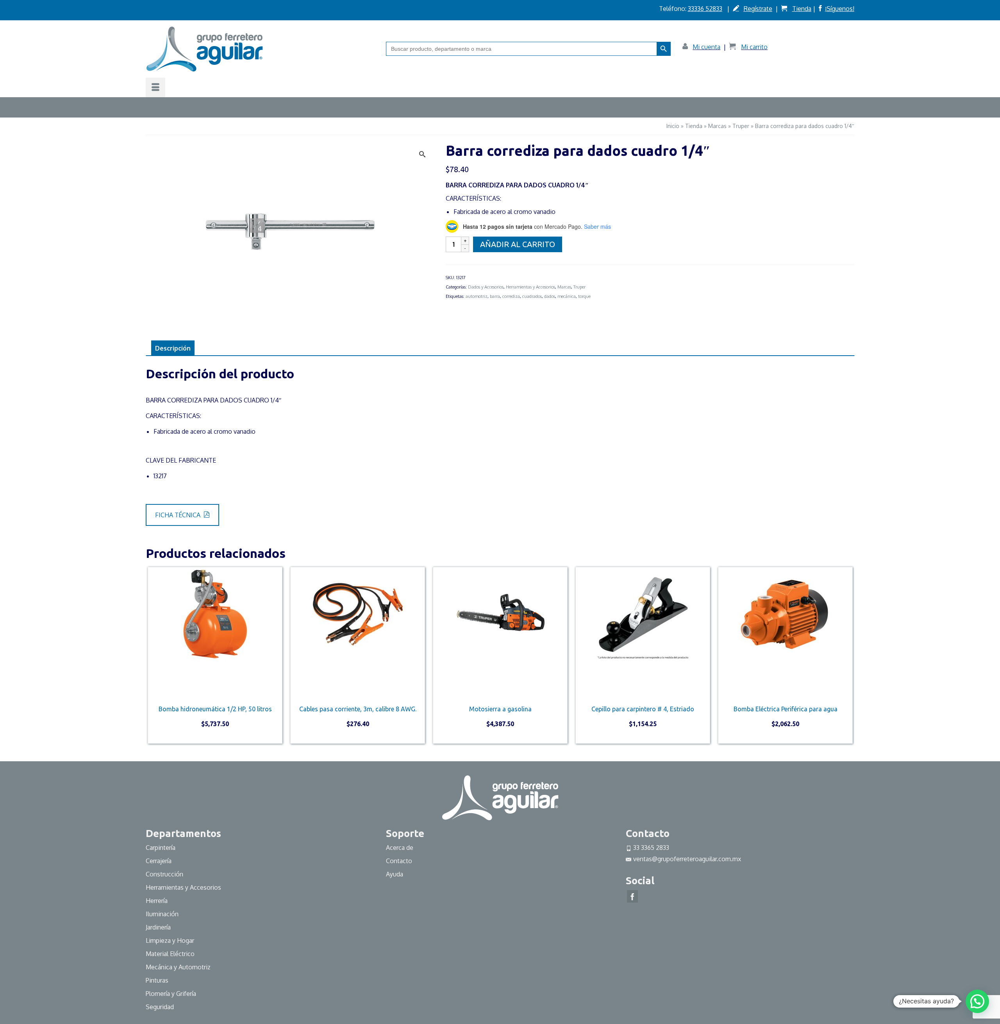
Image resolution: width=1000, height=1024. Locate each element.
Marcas (564, 287)
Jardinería (158, 927)
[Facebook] (632, 896)
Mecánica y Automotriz (179, 967)
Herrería (157, 901)
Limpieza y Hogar (170, 940)
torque (584, 296)
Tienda (801, 8)
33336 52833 (705, 8)
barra (495, 296)
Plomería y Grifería (171, 993)
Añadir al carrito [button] (215, 737)
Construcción (164, 874)
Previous (152, 657)
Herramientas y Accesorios (530, 287)
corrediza (511, 296)
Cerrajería (158, 861)
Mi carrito (754, 47)
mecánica (566, 296)
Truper (579, 287)
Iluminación (162, 914)
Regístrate (758, 8)
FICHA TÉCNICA (178, 515)
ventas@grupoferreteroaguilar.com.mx (687, 859)
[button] (977, 1001)
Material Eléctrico (171, 954)
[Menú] (155, 87)
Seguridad (160, 1007)
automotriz (477, 296)
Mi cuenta (706, 47)
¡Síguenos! (839, 8)
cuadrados (532, 296)
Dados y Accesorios (486, 287)
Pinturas (157, 980)
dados (549, 296)
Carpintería (160, 847)
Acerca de (399, 847)
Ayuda (394, 874)
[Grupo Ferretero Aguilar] (260, 48)
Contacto (399, 861)
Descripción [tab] (173, 348)
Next (847, 657)
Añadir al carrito (517, 244)
